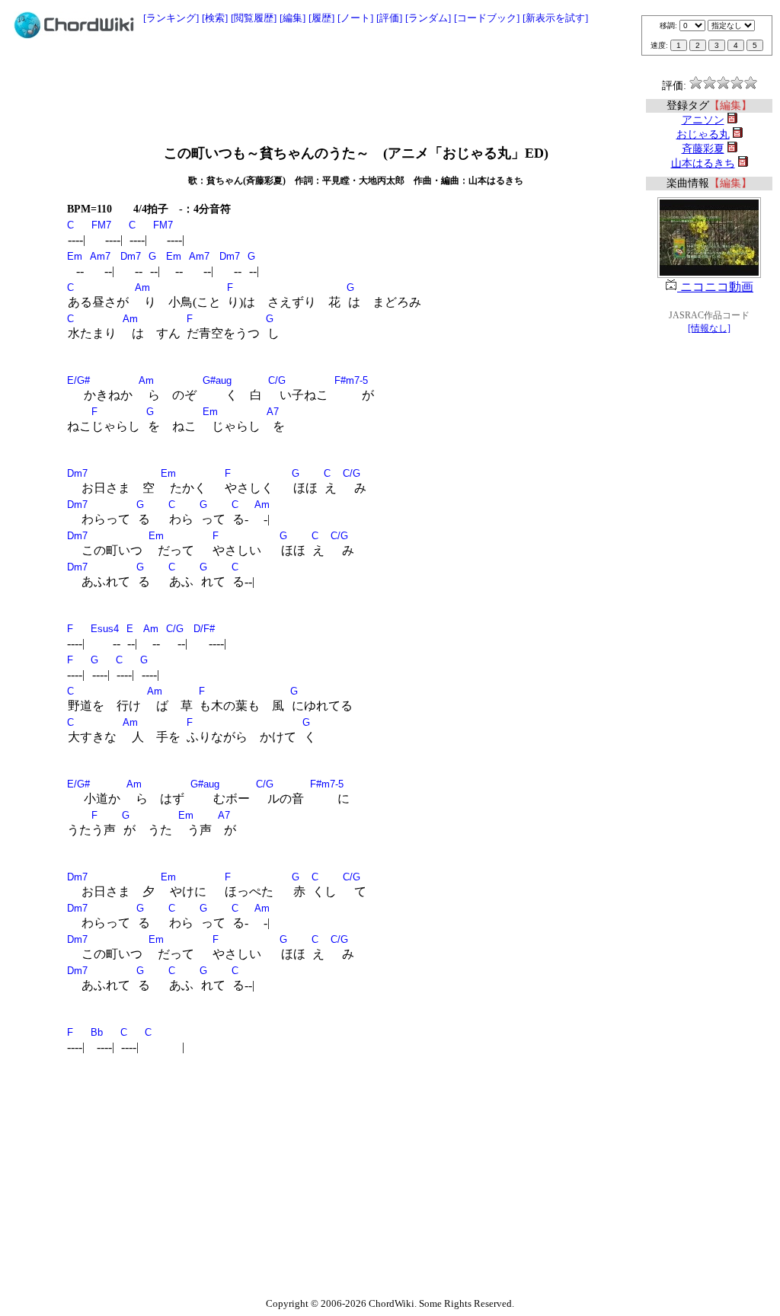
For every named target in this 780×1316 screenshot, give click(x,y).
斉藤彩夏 (703, 149)
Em (74, 256)
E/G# (78, 380)
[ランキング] (171, 18)
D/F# (204, 628)
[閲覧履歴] (254, 18)
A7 (273, 411)
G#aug (217, 380)
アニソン (703, 120)
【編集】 (730, 105)
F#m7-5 (351, 380)
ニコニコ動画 (715, 286)
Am (142, 287)
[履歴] (321, 18)
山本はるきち (703, 163)
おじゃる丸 (703, 134)
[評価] (389, 18)
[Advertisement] (390, 85)
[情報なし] (709, 328)
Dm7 (130, 256)
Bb (97, 1032)
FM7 (101, 225)
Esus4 (105, 628)
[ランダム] (428, 18)
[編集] (292, 18)
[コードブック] (486, 18)
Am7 (100, 256)
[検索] (215, 18)
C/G (277, 380)
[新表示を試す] (555, 18)
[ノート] (355, 18)
